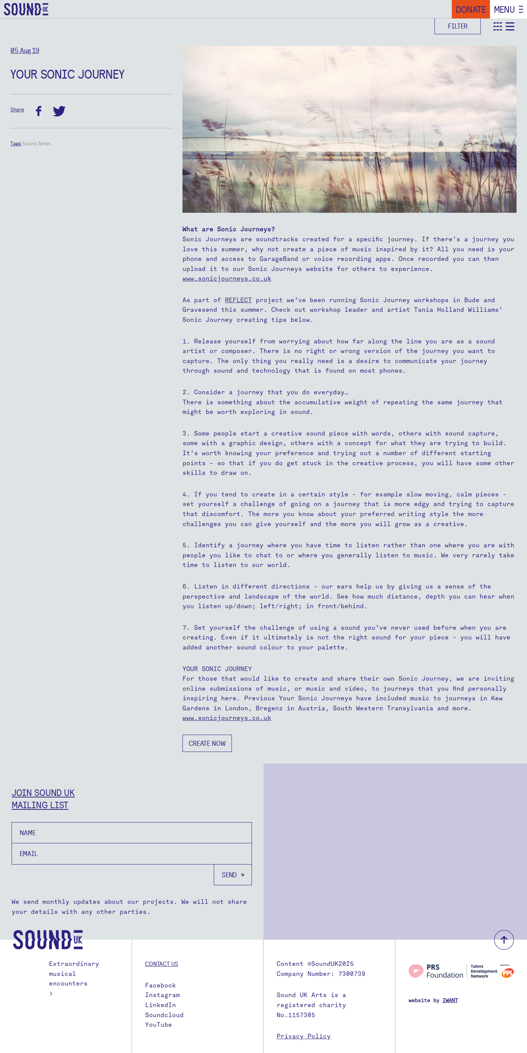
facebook (38, 111)
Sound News (36, 143)
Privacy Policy (304, 1036)
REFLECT (238, 300)
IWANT (450, 1000)
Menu (504, 9)
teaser (497, 26)
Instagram (162, 995)
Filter (458, 26)
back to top (504, 940)
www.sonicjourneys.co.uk (226, 278)
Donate (471, 9)
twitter (59, 111)
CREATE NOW (207, 743)
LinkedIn (160, 1005)
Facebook (160, 985)
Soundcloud (164, 1015)
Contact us (161, 963)
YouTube (158, 1025)
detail (510, 26)
